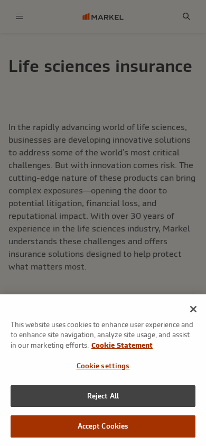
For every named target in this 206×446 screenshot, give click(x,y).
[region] (103, 370)
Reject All (103, 396)
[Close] (193, 309)
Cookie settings (103, 366)
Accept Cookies (103, 426)
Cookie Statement (122, 345)
